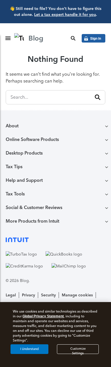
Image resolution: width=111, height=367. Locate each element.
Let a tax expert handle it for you (65, 14)
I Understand (29, 349)
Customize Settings (78, 350)
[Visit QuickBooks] (64, 254)
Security (48, 295)
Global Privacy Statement (43, 316)
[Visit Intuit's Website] (55, 239)
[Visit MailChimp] (69, 266)
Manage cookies (77, 295)
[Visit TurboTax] (21, 254)
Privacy (28, 295)
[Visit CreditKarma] (24, 266)
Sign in (95, 38)
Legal (11, 295)
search (73, 38)
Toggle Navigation (8, 38)
